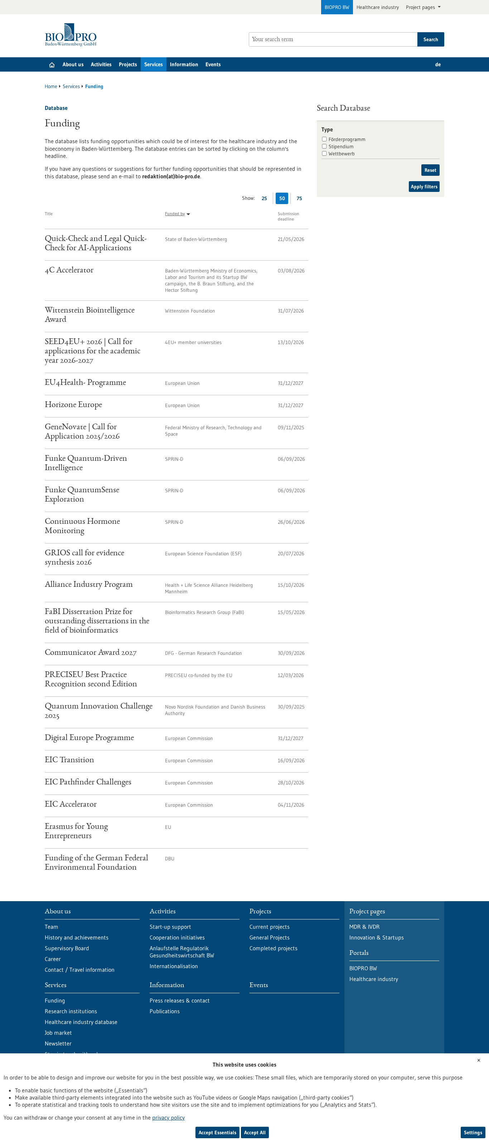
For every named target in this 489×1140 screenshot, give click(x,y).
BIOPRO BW (337, 7)
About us (73, 64)
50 (283, 199)
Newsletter (58, 1043)
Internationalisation (174, 966)
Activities (101, 64)
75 (301, 199)
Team (51, 926)
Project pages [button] (421, 7)
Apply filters (424, 186)
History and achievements (76, 937)
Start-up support (170, 926)
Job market (58, 1032)
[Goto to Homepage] (72, 35)
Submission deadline (288, 216)
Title (49, 213)
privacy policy (168, 1117)
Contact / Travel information (80, 969)
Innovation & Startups (376, 937)
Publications (165, 1011)
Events (213, 64)
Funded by (175, 213)
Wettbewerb (342, 153)
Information (184, 64)
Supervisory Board (67, 948)
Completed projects (273, 948)
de (438, 64)
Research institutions (71, 1011)
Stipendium (341, 146)
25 (266, 199)
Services (153, 64)
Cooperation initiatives (177, 937)
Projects (128, 64)
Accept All (255, 1132)
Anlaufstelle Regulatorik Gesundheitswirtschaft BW (182, 952)
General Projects (270, 937)
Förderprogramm (347, 139)
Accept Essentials (217, 1132)
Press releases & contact (180, 1000)
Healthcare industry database (81, 1021)
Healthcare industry (378, 7)
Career (53, 958)
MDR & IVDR (364, 926)
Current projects (270, 926)
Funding (55, 1000)
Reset (430, 170)
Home (51, 86)
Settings (473, 1132)
